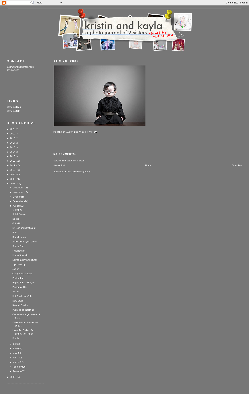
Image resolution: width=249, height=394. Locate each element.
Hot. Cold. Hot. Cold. (22, 296)
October (17, 197)
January (17, 371)
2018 (13, 138)
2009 (13, 174)
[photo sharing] (99, 126)
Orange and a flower (22, 273)
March (16, 362)
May (15, 353)
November (18, 192)
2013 (13, 156)
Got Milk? (17, 223)
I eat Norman (18, 251)
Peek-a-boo (18, 278)
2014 (13, 152)
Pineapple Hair (19, 287)
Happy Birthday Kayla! (23, 282)
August (16, 206)
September (18, 201)
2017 (13, 143)
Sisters (15, 291)
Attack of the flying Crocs (24, 241)
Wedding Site (13, 111)
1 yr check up (19, 264)
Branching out (19, 237)
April (15, 357)
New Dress (17, 301)
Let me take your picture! (24, 260)
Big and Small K (20, 305)
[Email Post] (95, 132)
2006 (13, 377)
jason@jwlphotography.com (20, 67)
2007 (13, 183)
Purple (15, 338)
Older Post (237, 165)
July (15, 344)
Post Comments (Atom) (78, 171)
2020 (13, 129)
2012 (13, 161)
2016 (13, 147)
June (15, 348)
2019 (13, 133)
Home (148, 165)
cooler (15, 269)
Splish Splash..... (20, 214)
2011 (13, 165)
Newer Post (59, 165)
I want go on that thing (23, 310)
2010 (13, 170)
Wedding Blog (14, 107)
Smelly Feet (18, 246)
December (18, 187)
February (17, 367)
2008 (13, 179)
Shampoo (17, 209)
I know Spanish (20, 255)
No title (15, 219)
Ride (14, 232)
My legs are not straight (23, 228)
